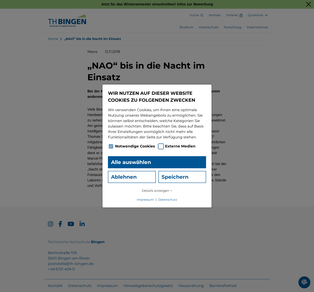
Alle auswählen (131, 162)
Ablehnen (124, 177)
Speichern (175, 177)
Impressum (145, 200)
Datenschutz (167, 200)
